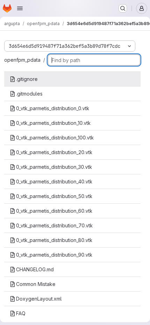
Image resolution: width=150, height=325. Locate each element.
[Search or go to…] (123, 8)
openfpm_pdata (22, 60)
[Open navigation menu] (19, 8)
